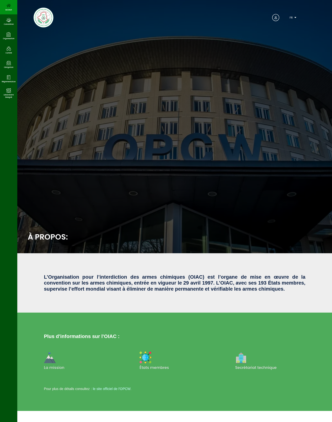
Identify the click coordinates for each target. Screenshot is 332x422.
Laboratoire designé (9, 96)
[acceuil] (8, 5)
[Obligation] (8, 63)
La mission (54, 368)
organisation (8, 38)
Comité (9, 53)
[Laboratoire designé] (8, 90)
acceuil (8, 10)
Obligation (8, 67)
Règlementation (9, 82)
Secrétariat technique (256, 368)
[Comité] (8, 48)
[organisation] (8, 34)
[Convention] (8, 20)
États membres (154, 368)
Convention (9, 24)
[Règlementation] (8, 77)
